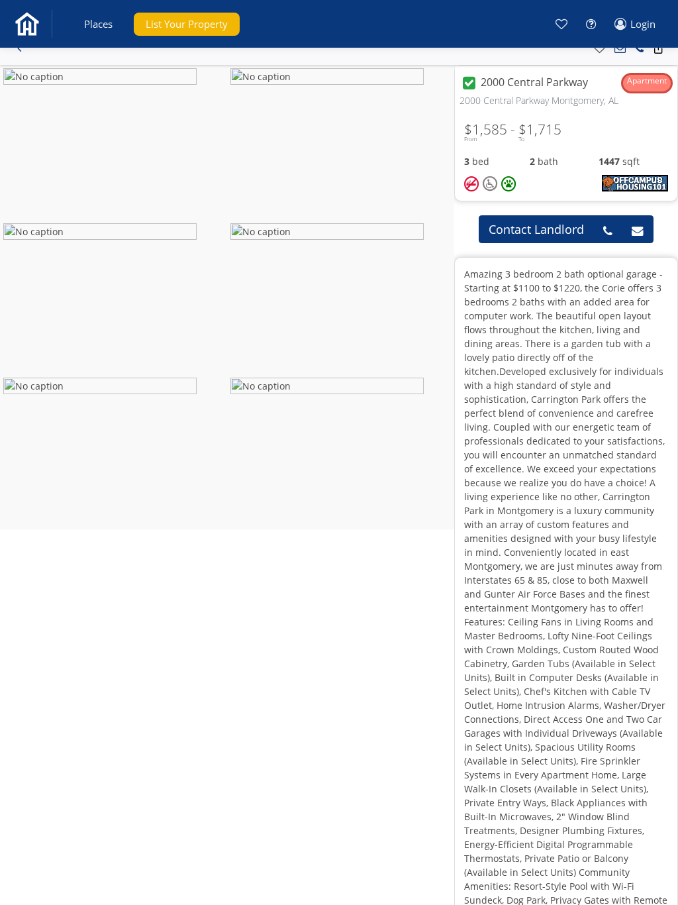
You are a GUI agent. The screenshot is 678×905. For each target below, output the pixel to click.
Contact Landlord (536, 229)
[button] (98, 24)
